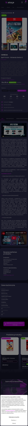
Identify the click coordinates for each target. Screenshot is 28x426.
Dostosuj (13, 420)
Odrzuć (14, 423)
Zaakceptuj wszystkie (14, 417)
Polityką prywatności (10, 410)
